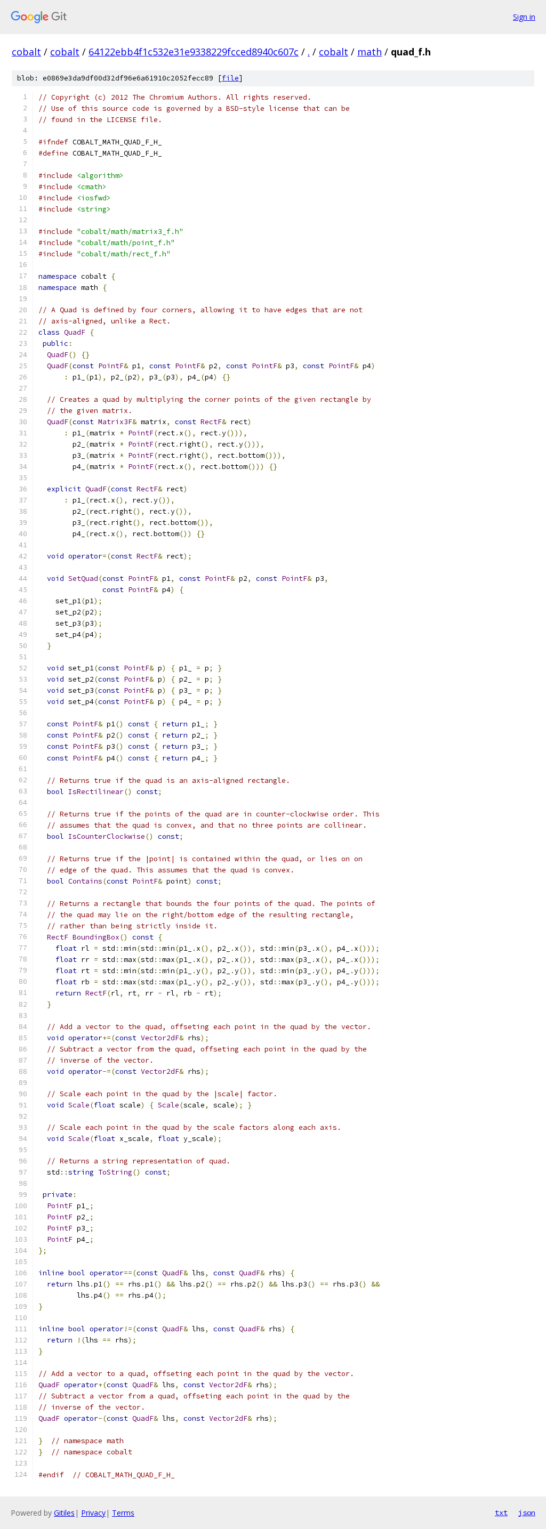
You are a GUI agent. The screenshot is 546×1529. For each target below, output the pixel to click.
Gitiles (64, 1513)
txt (501, 1512)
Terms (123, 1513)
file (230, 78)
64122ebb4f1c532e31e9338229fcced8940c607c (194, 51)
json (526, 1512)
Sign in (524, 17)
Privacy (93, 1513)
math (369, 51)
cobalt (26, 51)
